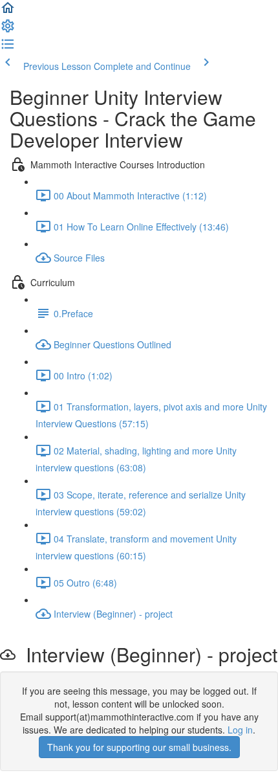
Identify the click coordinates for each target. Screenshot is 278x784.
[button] (8, 11)
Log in (240, 729)
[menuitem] (8, 29)
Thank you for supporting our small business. (139, 747)
